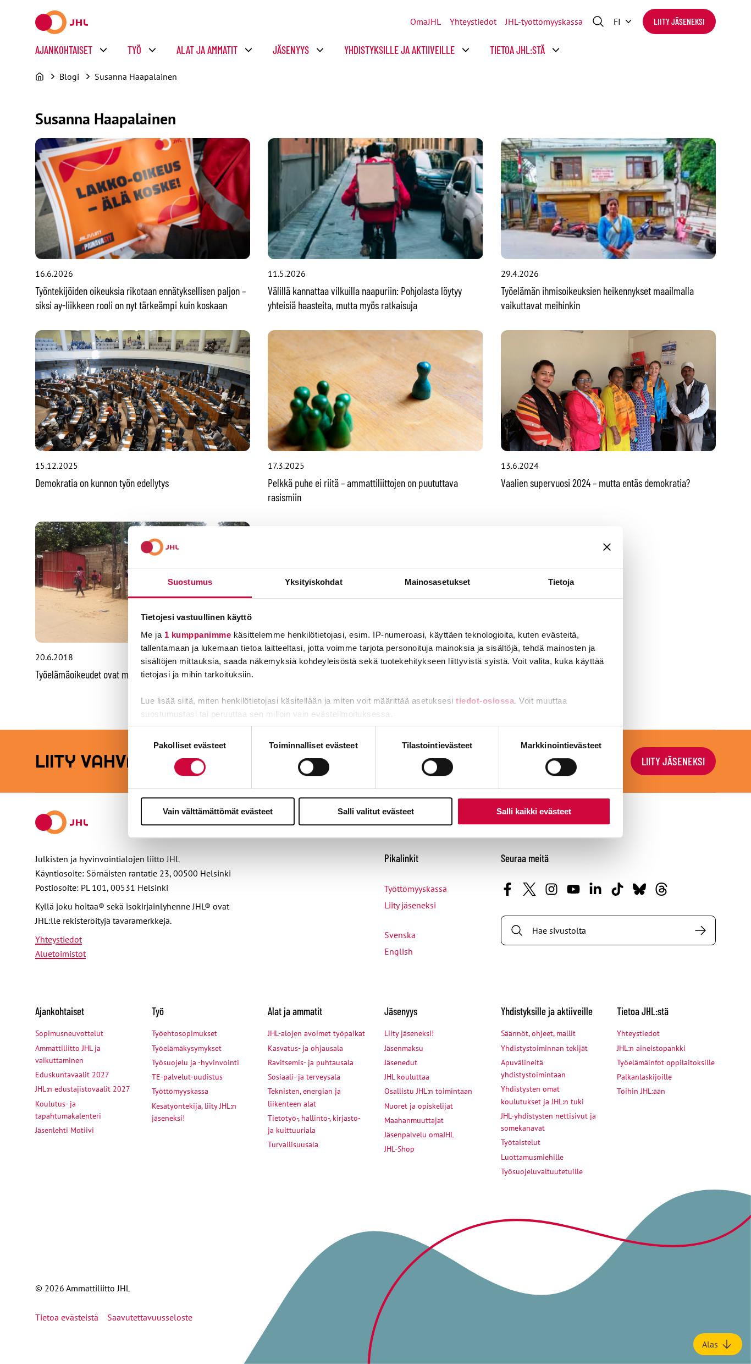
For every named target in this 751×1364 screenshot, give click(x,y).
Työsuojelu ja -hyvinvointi (195, 1062)
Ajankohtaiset (63, 49)
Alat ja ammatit (207, 49)
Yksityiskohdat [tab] (313, 582)
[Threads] (661, 889)
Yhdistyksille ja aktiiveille (399, 49)
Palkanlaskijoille (644, 1077)
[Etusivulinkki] (61, 22)
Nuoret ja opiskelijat (418, 1106)
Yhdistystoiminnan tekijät (544, 1048)
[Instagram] (551, 889)
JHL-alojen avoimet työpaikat (316, 1033)
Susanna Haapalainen (136, 76)
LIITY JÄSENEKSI (673, 761)
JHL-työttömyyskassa (544, 21)
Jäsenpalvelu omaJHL (419, 1135)
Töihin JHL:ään (641, 1091)
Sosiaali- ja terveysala (304, 1077)
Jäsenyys (291, 49)
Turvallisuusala (293, 1144)
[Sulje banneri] (607, 547)
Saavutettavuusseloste (149, 1317)
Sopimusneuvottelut (69, 1033)
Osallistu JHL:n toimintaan (428, 1091)
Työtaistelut (520, 1142)
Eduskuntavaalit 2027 (72, 1075)
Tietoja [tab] (561, 582)
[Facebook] (507, 889)
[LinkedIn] (595, 889)
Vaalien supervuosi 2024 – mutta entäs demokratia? (595, 482)
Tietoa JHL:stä (517, 49)
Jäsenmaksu (403, 1048)
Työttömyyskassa (415, 888)
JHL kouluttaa (406, 1077)
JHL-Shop (399, 1149)
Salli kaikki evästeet (533, 811)
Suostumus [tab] (190, 582)
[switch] (313, 767)
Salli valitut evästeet (376, 811)
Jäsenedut (400, 1062)
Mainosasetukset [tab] (438, 582)
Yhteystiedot (473, 21)
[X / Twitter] (529, 889)
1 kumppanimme (197, 634)
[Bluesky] (639, 889)
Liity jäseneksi (679, 21)
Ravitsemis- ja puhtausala (311, 1062)
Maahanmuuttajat (414, 1120)
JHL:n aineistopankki (651, 1048)
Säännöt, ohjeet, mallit (538, 1033)
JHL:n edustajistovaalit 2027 (82, 1089)
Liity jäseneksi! (409, 1033)
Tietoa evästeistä (66, 1317)
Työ (134, 49)
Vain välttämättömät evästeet (218, 811)
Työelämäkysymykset (187, 1048)
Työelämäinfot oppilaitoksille (666, 1062)
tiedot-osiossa (485, 700)
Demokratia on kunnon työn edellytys (102, 482)
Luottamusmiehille (532, 1157)
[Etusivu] (39, 76)
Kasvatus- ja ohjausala (305, 1048)
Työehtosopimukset (184, 1033)
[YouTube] (573, 889)
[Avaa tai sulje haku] (598, 21)
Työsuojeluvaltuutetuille (542, 1171)
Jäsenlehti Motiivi (64, 1130)
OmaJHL (425, 21)
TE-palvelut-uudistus (187, 1077)
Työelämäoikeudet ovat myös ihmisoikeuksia (116, 674)
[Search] (700, 930)
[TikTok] (617, 889)
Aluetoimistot (60, 953)
